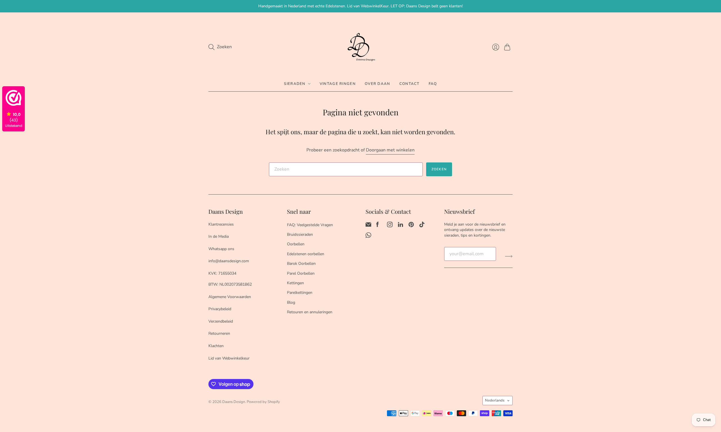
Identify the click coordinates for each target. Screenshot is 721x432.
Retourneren (219, 333)
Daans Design (233, 401)
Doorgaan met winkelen (390, 150)
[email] (368, 226)
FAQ (433, 83)
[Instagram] (390, 226)
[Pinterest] (411, 226)
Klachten (216, 346)
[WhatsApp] (368, 236)
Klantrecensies (221, 224)
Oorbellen (295, 244)
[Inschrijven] (509, 256)
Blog (291, 302)
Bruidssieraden (300, 234)
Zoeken (439, 169)
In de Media (218, 236)
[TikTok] (422, 226)
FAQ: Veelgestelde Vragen (310, 225)
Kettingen (295, 283)
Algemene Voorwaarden (229, 296)
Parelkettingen (299, 292)
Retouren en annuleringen (309, 312)
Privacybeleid (219, 309)
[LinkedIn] (400, 226)
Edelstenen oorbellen (305, 254)
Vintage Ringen (338, 83)
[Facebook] (377, 226)
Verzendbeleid (220, 321)
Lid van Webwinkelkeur (229, 358)
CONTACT (409, 83)
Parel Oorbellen (301, 273)
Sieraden (294, 83)
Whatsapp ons (221, 249)
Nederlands (494, 400)
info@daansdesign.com (228, 261)
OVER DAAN (377, 83)
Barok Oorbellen (301, 263)
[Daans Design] (360, 47)
